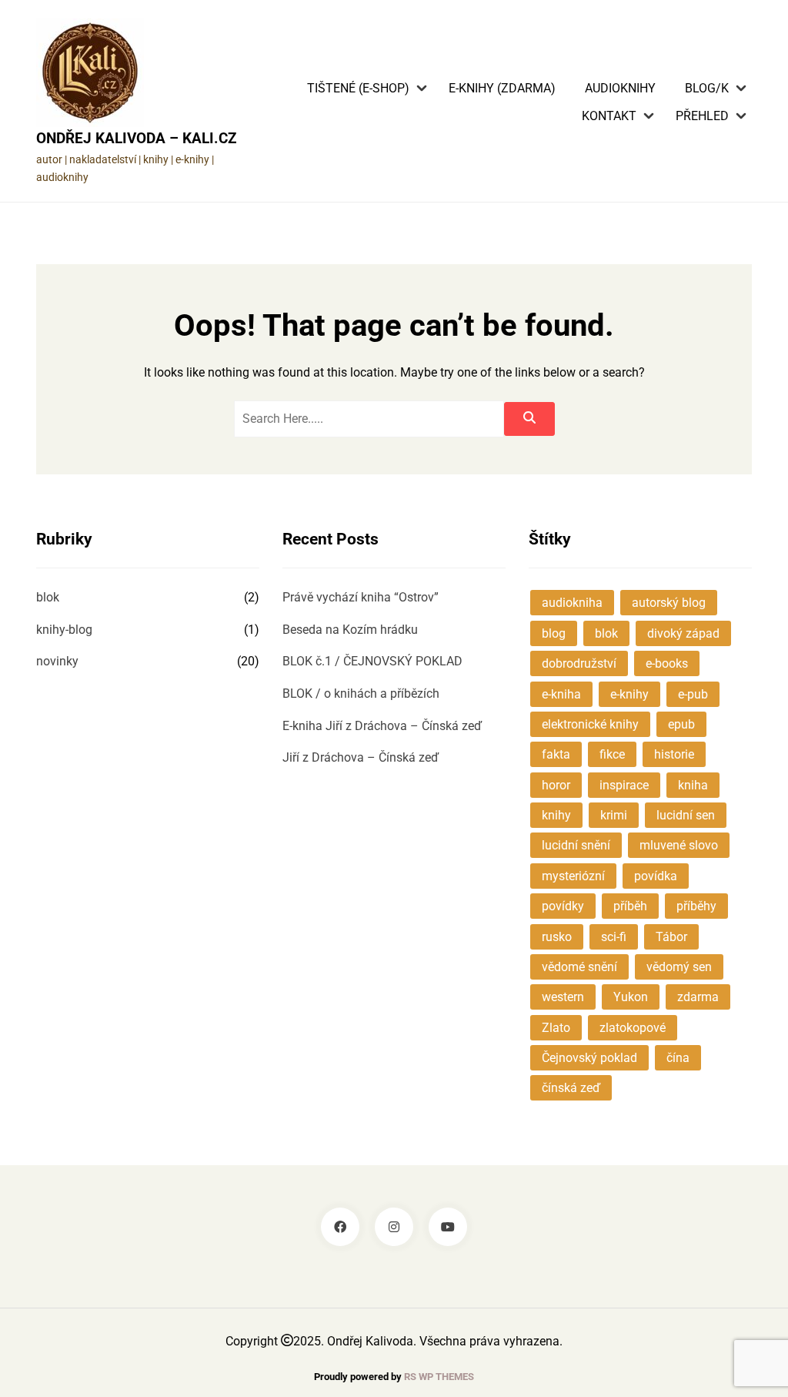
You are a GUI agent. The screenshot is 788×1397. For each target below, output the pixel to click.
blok (47, 597)
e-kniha (561, 694)
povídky (563, 906)
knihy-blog (64, 629)
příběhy (696, 906)
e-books (667, 663)
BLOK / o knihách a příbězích (360, 693)
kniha (693, 785)
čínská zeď (571, 1087)
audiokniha (572, 602)
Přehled (702, 116)
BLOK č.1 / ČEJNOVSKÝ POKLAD (372, 661)
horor (556, 785)
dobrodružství (579, 663)
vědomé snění (579, 967)
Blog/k (707, 88)
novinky (57, 661)
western (563, 997)
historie (674, 754)
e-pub (693, 694)
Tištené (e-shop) (358, 88)
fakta (556, 754)
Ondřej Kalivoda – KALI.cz (136, 138)
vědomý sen (679, 967)
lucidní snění (576, 845)
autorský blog (669, 602)
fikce (612, 754)
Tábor (671, 937)
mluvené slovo (678, 845)
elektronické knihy (590, 724)
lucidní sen (685, 815)
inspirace (624, 785)
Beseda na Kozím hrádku (350, 629)
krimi (613, 815)
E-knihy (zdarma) (502, 88)
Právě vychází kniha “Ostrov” (360, 597)
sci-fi (613, 937)
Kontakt (609, 116)
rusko (557, 937)
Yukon (630, 997)
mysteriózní (573, 876)
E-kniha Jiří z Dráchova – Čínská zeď (382, 726)
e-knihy (629, 694)
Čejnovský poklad (589, 1057)
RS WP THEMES (439, 1376)
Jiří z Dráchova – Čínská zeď (360, 757)
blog (554, 633)
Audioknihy (620, 88)
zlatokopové (632, 1027)
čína (678, 1057)
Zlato (556, 1027)
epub (681, 724)
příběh (630, 906)
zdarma (698, 997)
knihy (556, 815)
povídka (655, 876)
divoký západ (683, 633)
